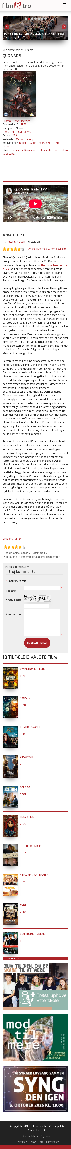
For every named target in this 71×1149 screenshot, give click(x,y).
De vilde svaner (30, 727)
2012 (23, 853)
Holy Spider (27, 817)
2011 (22, 882)
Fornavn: (11, 591)
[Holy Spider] (10, 817)
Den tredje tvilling (32, 934)
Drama (7, 121)
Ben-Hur (58, 265)
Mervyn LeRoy (24, 139)
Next (63, 26)
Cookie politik (56, 1126)
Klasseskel (46, 150)
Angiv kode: (13, 600)
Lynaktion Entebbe (32, 669)
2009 (23, 734)
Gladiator (17, 150)
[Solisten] (10, 787)
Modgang (8, 154)
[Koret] (10, 904)
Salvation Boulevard (34, 875)
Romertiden (31, 150)
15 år (15, 135)
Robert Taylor (27, 143)
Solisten (25, 787)
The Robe (46, 265)
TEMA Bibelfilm (21, 121)
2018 (23, 705)
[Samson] (10, 698)
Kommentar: (14, 614)
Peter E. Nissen (16, 241)
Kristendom (61, 150)
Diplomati (26, 757)
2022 (23, 824)
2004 (23, 912)
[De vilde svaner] (10, 727)
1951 (23, 124)
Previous (7, 26)
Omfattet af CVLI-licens (17, 132)
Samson (25, 698)
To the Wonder (30, 846)
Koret (24, 904)
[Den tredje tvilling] (10, 934)
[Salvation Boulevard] (10, 875)
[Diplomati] (10, 757)
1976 (23, 676)
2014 (23, 764)
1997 (23, 941)
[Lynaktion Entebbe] (10, 669)
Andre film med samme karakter (48, 249)
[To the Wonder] (10, 846)
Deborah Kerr (45, 143)
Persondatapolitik (37, 1130)
